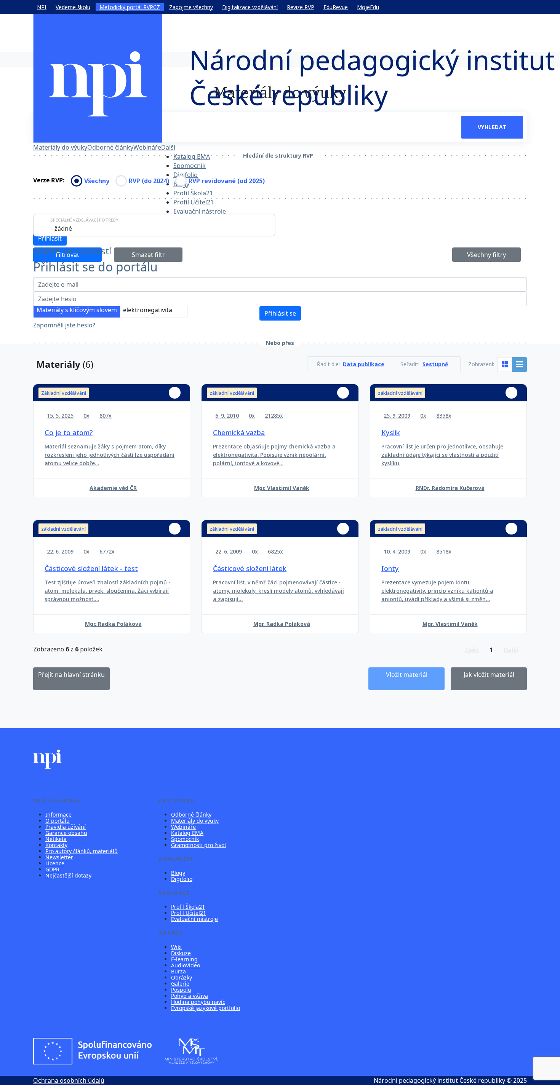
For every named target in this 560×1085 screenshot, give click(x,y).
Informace (58, 814)
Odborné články (110, 147)
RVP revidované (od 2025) (227, 181)
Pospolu (181, 989)
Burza (178, 971)
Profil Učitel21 (193, 202)
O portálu (57, 820)
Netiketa (56, 838)
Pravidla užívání (65, 826)
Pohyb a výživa (189, 995)
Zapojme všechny (191, 7)
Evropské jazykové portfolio (205, 1008)
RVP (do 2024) (149, 181)
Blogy (178, 872)
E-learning (184, 959)
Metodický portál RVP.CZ (129, 7)
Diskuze (181, 953)
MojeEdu (368, 7)
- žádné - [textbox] (63, 228)
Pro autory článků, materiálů (81, 851)
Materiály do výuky (60, 147)
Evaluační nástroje (199, 211)
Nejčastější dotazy (68, 875)
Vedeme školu (73, 7)
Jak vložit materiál (489, 674)
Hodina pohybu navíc (198, 1001)
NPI (41, 7)
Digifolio (185, 175)
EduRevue (335, 7)
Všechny (96, 181)
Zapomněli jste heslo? (64, 325)
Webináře (147, 147)
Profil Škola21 (193, 193)
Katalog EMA (191, 156)
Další (168, 147)
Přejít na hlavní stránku (71, 674)
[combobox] (154, 225)
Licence (54, 863)
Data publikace (363, 364)
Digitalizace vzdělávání (250, 7)
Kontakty (56, 845)
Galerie (180, 983)
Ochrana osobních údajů (68, 1080)
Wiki (176, 947)
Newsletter (59, 857)
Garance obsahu (66, 832)
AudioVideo (185, 965)
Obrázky (181, 977)
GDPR (52, 869)
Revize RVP (300, 7)
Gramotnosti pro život (198, 845)
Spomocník (189, 165)
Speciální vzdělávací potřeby (84, 219)
